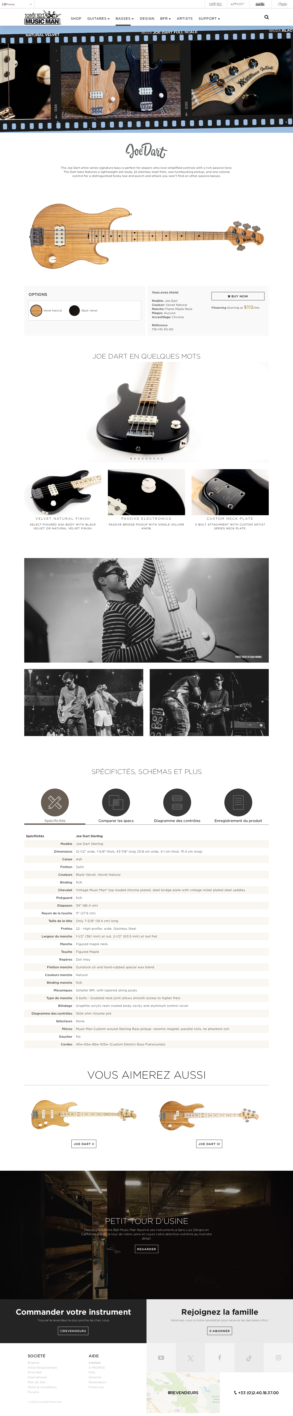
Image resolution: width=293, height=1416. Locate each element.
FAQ (92, 1372)
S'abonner (219, 1331)
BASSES (123, 19)
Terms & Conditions (42, 1387)
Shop (76, 19)
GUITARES (97, 19)
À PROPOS (97, 1367)
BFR (164, 19)
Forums (33, 1392)
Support (208, 19)
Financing (96, 1387)
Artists (185, 19)
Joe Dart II (84, 1144)
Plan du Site (36, 1382)
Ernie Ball (35, 1372)
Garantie (95, 1377)
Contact (95, 1362)
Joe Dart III (209, 1144)
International (37, 1377)
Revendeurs (97, 1382)
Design (147, 19)
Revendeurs (73, 1331)
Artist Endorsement (42, 1367)
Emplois (33, 1362)
